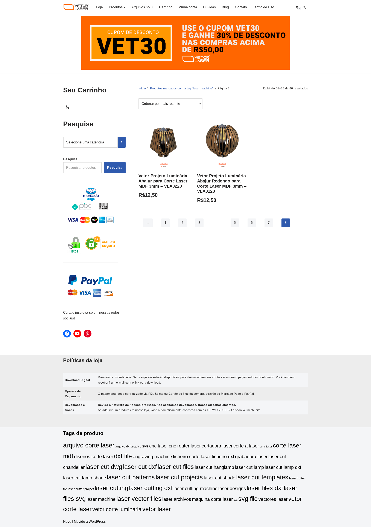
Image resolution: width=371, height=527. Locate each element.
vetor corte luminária (116, 509)
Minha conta (187, 7)
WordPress (97, 521)
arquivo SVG (139, 446)
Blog (225, 7)
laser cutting (111, 487)
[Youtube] (77, 333)
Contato (241, 7)
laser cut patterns (131, 477)
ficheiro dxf (223, 456)
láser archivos (176, 499)
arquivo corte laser (88, 445)
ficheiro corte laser (192, 456)
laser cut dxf (140, 466)
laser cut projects (179, 477)
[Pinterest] (87, 333)
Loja (99, 7)
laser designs (232, 488)
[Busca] (304, 7)
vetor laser (156, 509)
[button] (124, 7)
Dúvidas (209, 7)
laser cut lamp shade (84, 477)
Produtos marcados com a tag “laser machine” (181, 88)
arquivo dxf (122, 446)
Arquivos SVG (142, 7)
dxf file (123, 455)
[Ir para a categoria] (122, 142)
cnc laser (158, 446)
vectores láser (272, 499)
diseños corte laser (93, 456)
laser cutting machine (195, 488)
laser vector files (138, 498)
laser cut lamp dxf (283, 467)
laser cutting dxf (151, 487)
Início (142, 88)
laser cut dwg (103, 466)
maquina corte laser (212, 499)
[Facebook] (67, 333)
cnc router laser (185, 446)
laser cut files (176, 466)
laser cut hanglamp (214, 467)
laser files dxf (265, 487)
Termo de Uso (263, 7)
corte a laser (246, 446)
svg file (248, 498)
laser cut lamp (249, 467)
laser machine (101, 499)
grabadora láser (251, 456)
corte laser (266, 446)
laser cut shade (219, 477)
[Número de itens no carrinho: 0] (67, 107)
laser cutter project (81, 489)
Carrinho (165, 7)
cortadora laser (217, 446)
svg (235, 500)
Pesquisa (70, 159)
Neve (67, 521)
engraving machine (152, 456)
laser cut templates (262, 477)
